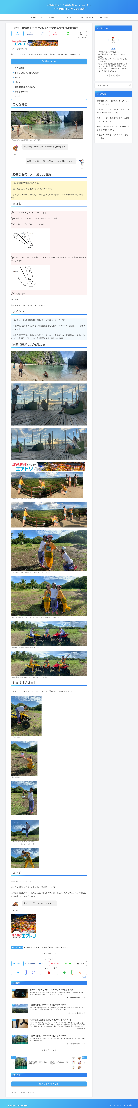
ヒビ (113, 48)
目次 (47, 61)
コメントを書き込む (49, 1084)
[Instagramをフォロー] (33, 972)
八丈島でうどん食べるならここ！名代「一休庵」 (112, 136)
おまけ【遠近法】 (22, 92)
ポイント (18, 82)
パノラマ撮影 (43, 947)
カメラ (15, 947)
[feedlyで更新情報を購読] (64, 972)
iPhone (28, 947)
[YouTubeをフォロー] (49, 972)
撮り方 (17, 77)
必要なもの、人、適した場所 (26, 73)
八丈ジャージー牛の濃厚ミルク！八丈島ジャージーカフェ (113, 119)
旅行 (21, 947)
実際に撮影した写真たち (25, 87)
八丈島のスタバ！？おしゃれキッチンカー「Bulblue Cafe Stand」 (113, 111)
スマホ (35, 947)
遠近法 (58, 947)
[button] (81, 33)
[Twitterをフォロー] (18, 972)
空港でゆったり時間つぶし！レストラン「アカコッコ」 (113, 102)
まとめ (17, 96)
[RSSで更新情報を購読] (79, 972)
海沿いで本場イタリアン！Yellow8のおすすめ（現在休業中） (113, 128)
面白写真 (65, 947)
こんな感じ (19, 68)
